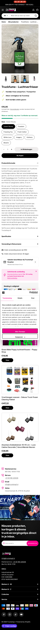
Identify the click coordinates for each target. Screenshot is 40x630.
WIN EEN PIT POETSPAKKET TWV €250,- (19, 5)
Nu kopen (20, 155)
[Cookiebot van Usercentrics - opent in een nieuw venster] (29, 292)
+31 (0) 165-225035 (11, 478)
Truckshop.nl (10, 178)
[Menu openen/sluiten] (3, 10)
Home (4, 22)
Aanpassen (19, 337)
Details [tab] (20, 298)
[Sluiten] (36, 271)
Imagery (19, 137)
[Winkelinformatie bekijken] (35, 262)
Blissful (6, 143)
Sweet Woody (8, 126)
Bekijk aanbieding (12, 278)
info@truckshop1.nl (11, 484)
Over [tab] (32, 298)
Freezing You (8, 132)
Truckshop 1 (11, 622)
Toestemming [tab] (7, 298)
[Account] (33, 10)
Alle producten (13, 22)
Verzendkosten (14, 109)
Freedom (21, 126)
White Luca (7, 137)
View (7, 360)
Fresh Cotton (22, 132)
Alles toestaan (20, 331)
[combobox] (20, 15)
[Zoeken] (36, 15)
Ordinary (30, 137)
